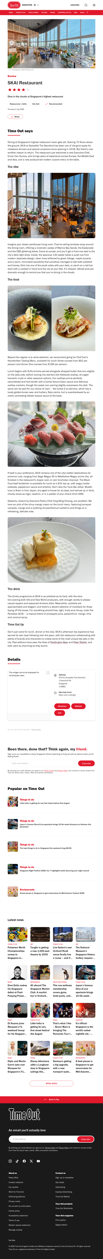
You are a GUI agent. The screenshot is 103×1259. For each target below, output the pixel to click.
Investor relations (16, 1183)
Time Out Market (63, 1197)
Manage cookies (15, 1230)
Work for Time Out (16, 1192)
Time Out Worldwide (64, 1209)
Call (59, 713)
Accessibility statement (18, 1216)
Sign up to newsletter (64, 1178)
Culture (44, 12)
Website (78, 706)
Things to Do (20, 12)
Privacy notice (14, 1202)
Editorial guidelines (17, 1197)
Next (91, 42)
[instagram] (10, 1161)
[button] (48, 673)
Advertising (60, 1187)
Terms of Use (49, 771)
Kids (75, 12)
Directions (62, 706)
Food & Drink (33, 12)
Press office (13, 1178)
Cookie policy (14, 1211)
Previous (11, 42)
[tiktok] (17, 1161)
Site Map (12, 1241)
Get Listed (60, 1183)
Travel (52, 12)
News (11, 12)
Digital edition (61, 1225)
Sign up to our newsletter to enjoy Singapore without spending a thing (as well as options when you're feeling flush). (51, 755)
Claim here (36, 730)
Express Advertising (64, 1192)
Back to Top (54, 1100)
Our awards (13, 1187)
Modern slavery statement (20, 1225)
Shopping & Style (64, 12)
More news (51, 1084)
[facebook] (24, 1161)
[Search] (86, 5)
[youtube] (38, 1161)
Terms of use (14, 1221)
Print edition (61, 1220)
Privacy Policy (63, 771)
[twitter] (31, 1161)
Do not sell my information (20, 1206)
